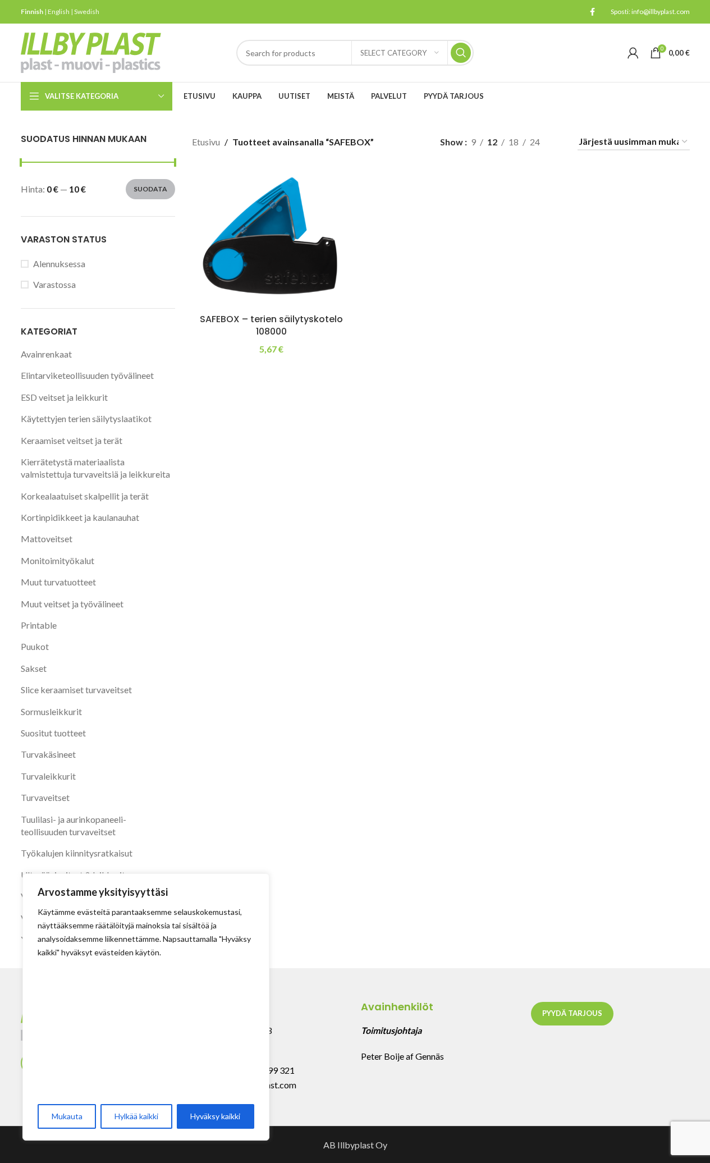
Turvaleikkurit (48, 776)
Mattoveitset (46, 538)
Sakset (34, 668)
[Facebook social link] (592, 12)
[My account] (633, 53)
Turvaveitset (45, 797)
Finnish (32, 11)
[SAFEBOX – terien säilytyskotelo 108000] (271, 237)
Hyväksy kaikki (215, 1116)
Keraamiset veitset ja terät (71, 440)
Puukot (35, 646)
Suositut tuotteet (53, 732)
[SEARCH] (461, 53)
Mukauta (67, 1116)
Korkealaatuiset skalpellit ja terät (85, 496)
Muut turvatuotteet (58, 581)
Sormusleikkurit (51, 711)
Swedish (86, 11)
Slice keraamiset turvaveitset (76, 689)
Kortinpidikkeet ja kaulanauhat (80, 517)
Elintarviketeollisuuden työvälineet (87, 375)
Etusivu (206, 141)
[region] (145, 1007)
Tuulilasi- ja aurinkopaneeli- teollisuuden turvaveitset (73, 825)
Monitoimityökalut (57, 560)
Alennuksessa (59, 263)
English (59, 11)
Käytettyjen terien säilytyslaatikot (86, 418)
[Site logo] (91, 51)
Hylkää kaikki (136, 1116)
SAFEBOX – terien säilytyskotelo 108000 (271, 325)
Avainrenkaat (46, 354)
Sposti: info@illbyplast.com (650, 11)
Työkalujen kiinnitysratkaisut (76, 853)
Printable (39, 625)
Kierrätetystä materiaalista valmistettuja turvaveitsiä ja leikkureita (95, 467)
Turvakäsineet (48, 754)
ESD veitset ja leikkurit (64, 397)
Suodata (150, 189)
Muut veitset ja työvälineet (72, 603)
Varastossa (54, 284)
